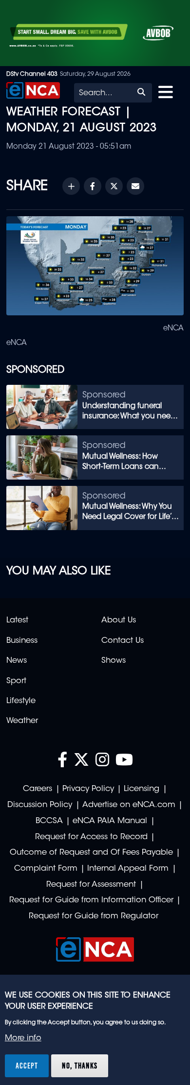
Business (22, 641)
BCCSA (49, 821)
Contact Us (122, 641)
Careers (37, 789)
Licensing (141, 789)
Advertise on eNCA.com (128, 805)
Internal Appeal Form (128, 869)
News (16, 661)
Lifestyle (21, 701)
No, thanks (79, 1065)
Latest (17, 620)
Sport (16, 681)
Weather (22, 721)
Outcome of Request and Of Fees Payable (91, 853)
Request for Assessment (91, 885)
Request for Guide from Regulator (93, 916)
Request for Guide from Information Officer (91, 900)
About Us (118, 620)
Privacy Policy (88, 789)
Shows (113, 661)
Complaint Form (45, 869)
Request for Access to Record (91, 837)
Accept (27, 1065)
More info (23, 1038)
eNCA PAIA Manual (110, 821)
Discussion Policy (39, 805)
